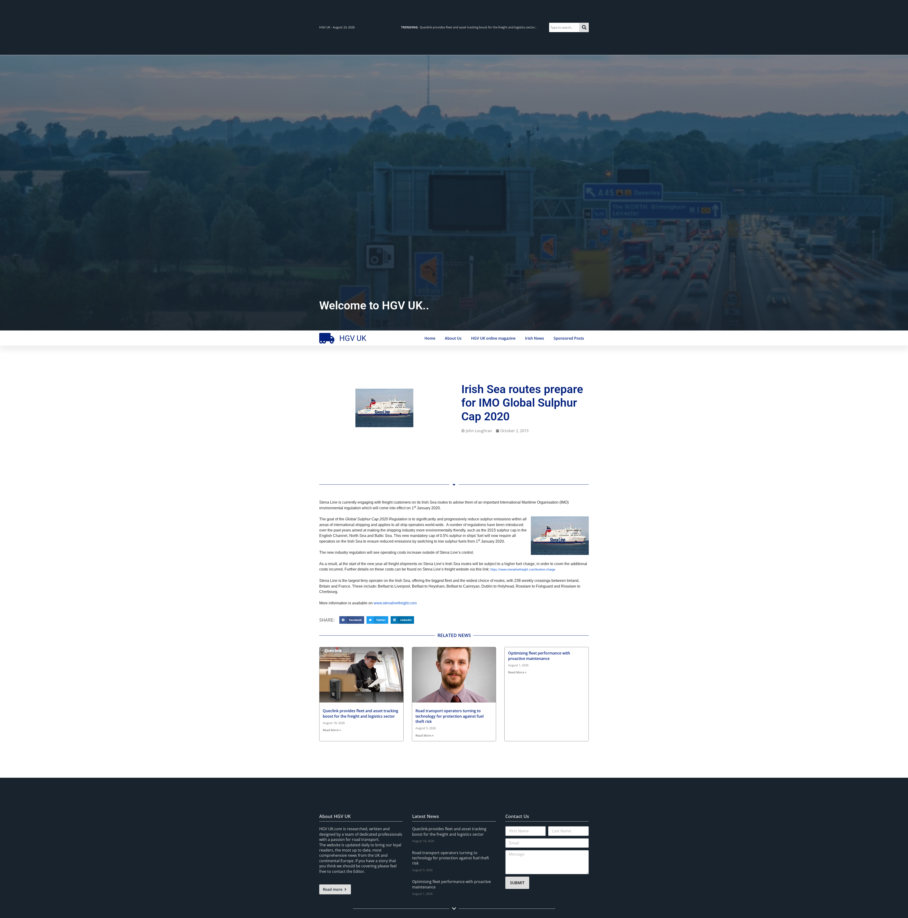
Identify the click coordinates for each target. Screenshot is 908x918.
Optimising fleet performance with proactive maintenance (539, 655)
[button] (351, 620)
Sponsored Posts (569, 338)
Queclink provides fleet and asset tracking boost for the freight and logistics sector (360, 713)
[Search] (584, 27)
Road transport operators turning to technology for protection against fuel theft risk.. (470, 27)
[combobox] (564, 27)
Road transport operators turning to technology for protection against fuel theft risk (449, 716)
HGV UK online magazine (493, 338)
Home (429, 338)
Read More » (332, 730)
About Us (453, 338)
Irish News (534, 338)
